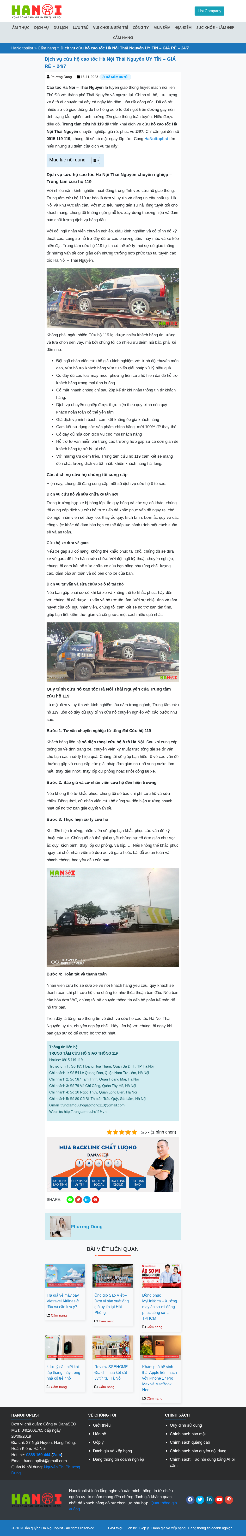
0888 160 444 (38, 1455)
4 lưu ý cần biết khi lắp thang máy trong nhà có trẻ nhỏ (63, 1372)
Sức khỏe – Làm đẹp (215, 27)
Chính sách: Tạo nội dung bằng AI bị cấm (202, 1462)
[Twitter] (200, 1500)
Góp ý (98, 1442)
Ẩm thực (20, 27)
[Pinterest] (229, 1500)
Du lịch (61, 27)
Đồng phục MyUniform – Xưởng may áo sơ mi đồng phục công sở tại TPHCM (159, 1306)
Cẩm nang (123, 37)
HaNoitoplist (22, 48)
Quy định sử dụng (186, 1425)
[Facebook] (190, 1500)
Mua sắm (162, 27)
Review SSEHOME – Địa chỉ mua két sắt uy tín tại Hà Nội (112, 1372)
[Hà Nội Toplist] (36, 11)
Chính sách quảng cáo (190, 1442)
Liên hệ (99, 1434)
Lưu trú (80, 27)
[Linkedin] (209, 1500)
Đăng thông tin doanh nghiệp (118, 1459)
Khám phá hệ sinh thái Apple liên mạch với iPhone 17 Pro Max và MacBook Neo (159, 1378)
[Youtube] (219, 1500)
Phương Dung (61, 77)
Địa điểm (183, 27)
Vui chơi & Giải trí (110, 27)
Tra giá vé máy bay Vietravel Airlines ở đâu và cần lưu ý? (63, 1301)
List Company (209, 11)
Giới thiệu (102, 1425)
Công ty (141, 27)
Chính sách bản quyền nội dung (198, 1451)
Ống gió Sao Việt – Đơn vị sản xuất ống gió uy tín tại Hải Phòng (111, 1304)
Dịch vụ (41, 27)
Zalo (57, 1455)
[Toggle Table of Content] (93, 160)
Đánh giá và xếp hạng (112, 1451)
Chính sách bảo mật (188, 1434)
